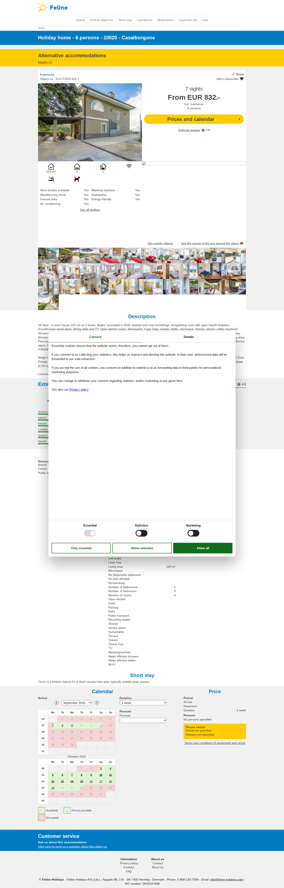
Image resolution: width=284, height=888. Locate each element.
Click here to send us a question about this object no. (73, 846)
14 (71, 781)
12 (52, 781)
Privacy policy (129, 863)
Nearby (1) (45, 62)
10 (100, 775)
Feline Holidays (142, 7)
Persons (125, 715)
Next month (97, 703)
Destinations (165, 20)
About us (157, 867)
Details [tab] (189, 337)
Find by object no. (102, 20)
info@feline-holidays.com (226, 879)
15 (81, 781)
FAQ (129, 871)
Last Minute (144, 20)
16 (91, 781)
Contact (158, 863)
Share (240, 74)
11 (110, 775)
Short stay (125, 20)
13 (62, 781)
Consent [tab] (95, 337)
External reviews (189, 130)
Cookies (128, 867)
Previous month (56, 703)
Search (80, 20)
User (205, 20)
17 (100, 781)
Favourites (188, 20)
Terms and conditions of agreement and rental (214, 743)
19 (52, 787)
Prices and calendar (190, 119)
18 (110, 781)
